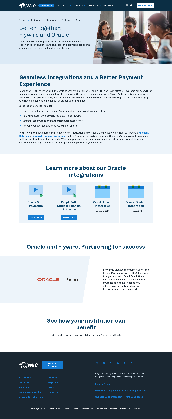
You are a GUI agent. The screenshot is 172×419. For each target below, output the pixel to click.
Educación (50, 20)
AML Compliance (134, 397)
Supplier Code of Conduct (108, 397)
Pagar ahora (46, 5)
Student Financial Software (49, 136)
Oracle (79, 20)
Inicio (22, 20)
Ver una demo (145, 5)
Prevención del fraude (31, 397)
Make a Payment (52, 365)
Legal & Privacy (103, 384)
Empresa (108, 5)
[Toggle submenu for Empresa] (114, 5)
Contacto (53, 392)
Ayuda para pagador (30, 392)
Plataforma (62, 5)
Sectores (78, 5)
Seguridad (53, 382)
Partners (65, 20)
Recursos (93, 5)
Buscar (52, 387)
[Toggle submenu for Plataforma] (70, 5)
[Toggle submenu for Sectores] (85, 5)
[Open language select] (134, 5)
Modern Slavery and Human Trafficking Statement (121, 390)
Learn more (36, 217)
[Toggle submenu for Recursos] (100, 5)
